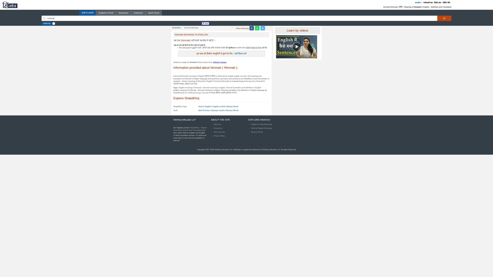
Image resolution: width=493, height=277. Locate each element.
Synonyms (123, 13)
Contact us (218, 128)
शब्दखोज (418, 3)
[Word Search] (44, 18)
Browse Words (232, 106)
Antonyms (138, 13)
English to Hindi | (219, 106)
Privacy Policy (219, 136)
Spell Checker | (204, 110)
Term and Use (219, 132)
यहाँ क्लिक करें (240, 53)
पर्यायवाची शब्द (428, 3)
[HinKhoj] (10, 4)
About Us (217, 124)
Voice (206, 23)
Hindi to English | (205, 106)
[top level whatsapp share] (257, 28)
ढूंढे (444, 18)
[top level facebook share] (251, 28)
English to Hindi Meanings (261, 124)
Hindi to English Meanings (261, 128)
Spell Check (153, 13)
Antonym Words (232, 110)
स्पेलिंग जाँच (446, 3)
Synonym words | (218, 110)
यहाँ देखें (264, 48)
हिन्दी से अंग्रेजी (87, 13)
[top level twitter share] (262, 28)
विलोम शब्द (437, 3)
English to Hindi (106, 13)
